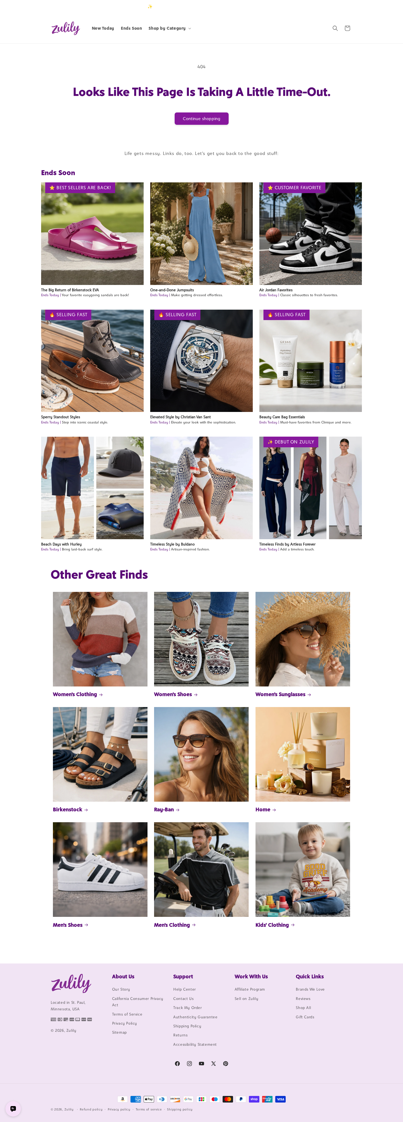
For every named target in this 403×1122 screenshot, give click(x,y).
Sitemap (119, 1032)
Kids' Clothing (272, 925)
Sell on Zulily (246, 998)
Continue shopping (201, 118)
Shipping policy (180, 1109)
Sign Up (343, 6)
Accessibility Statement (195, 1044)
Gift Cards (305, 1017)
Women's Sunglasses (280, 694)
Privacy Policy (124, 1023)
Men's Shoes (68, 925)
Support (183, 976)
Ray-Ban (164, 809)
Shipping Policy (187, 1026)
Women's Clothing (75, 694)
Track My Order (187, 1008)
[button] (169, 28)
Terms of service (149, 1109)
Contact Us (183, 998)
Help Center (184, 989)
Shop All (303, 1008)
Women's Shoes (173, 694)
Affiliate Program (250, 989)
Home (263, 809)
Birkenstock (67, 809)
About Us (123, 976)
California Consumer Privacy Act (137, 1001)
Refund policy (91, 1109)
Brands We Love (310, 989)
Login (327, 6)
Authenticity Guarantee (195, 1017)
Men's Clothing (172, 925)
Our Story (121, 989)
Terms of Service (127, 1014)
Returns (180, 1035)
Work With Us (251, 976)
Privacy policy (119, 1109)
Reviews (303, 998)
